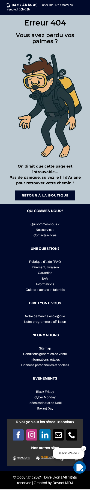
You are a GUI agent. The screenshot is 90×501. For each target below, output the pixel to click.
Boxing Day (45, 408)
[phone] (71, 435)
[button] (79, 467)
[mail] (58, 435)
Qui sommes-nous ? (45, 224)
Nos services (45, 229)
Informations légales (45, 359)
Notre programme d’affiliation (45, 321)
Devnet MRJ (62, 483)
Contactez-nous (45, 235)
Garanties (45, 273)
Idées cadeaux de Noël (45, 403)
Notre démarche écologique (45, 316)
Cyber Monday (45, 397)
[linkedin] (45, 435)
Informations (45, 284)
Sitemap (45, 348)
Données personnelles (37, 365)
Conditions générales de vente (45, 354)
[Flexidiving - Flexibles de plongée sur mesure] (21, 458)
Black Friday (45, 391)
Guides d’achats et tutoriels (45, 290)
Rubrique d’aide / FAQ (45, 261)
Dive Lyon (52, 477)
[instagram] (31, 435)
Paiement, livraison (45, 267)
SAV (45, 278)
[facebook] (18, 435)
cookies (63, 365)
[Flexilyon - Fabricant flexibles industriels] (45, 458)
